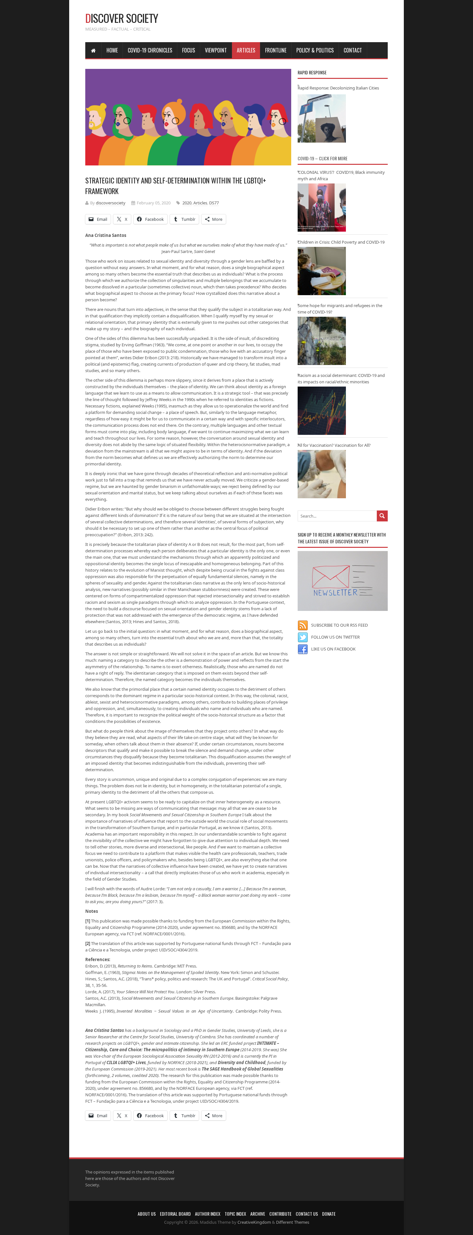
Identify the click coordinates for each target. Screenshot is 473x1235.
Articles (246, 50)
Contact (353, 50)
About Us (147, 1213)
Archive (257, 1213)
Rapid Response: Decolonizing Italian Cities (338, 88)
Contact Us (307, 1213)
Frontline (275, 50)
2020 (186, 203)
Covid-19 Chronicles (150, 50)
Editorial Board (175, 1213)
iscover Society (121, 18)
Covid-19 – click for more (323, 158)
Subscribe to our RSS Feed (339, 625)
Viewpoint (216, 50)
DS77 (214, 203)
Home (112, 50)
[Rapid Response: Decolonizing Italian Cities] (322, 118)
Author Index (207, 1213)
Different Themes (292, 1222)
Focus (188, 50)
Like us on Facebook (333, 649)
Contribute (280, 1213)
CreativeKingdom (254, 1222)
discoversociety (110, 203)
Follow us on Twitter (335, 637)
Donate (329, 1213)
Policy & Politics (315, 50)
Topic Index (235, 1213)
